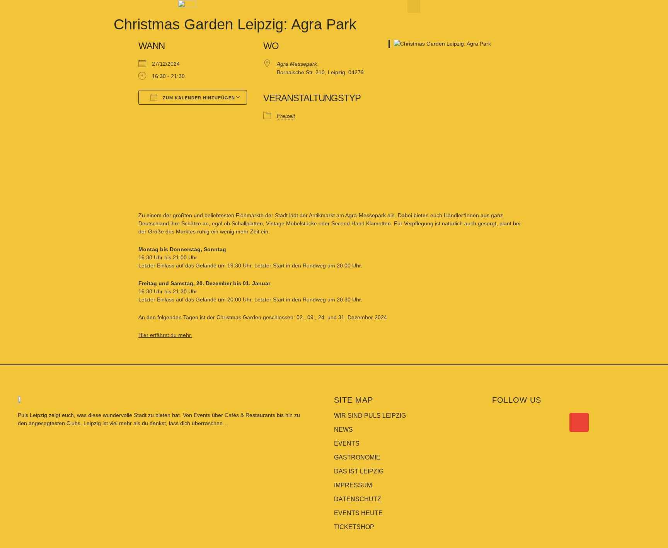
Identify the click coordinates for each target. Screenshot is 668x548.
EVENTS (347, 443)
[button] (413, 6)
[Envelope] (579, 422)
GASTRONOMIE (357, 457)
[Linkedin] (540, 422)
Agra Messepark (297, 64)
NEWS (343, 429)
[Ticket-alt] (559, 422)
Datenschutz (357, 499)
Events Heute (358, 513)
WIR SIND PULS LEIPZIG (370, 415)
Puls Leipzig (32, 415)
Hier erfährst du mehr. (165, 335)
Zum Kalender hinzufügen (198, 97)
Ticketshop (354, 527)
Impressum (353, 485)
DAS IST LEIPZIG (358, 471)
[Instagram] (521, 422)
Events (203, 415)
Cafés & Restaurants (250, 415)
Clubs (73, 423)
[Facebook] (501, 422)
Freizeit (286, 116)
